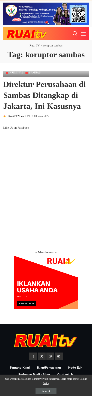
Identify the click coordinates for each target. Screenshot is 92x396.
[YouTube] (59, 356)
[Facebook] (33, 356)
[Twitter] (42, 356)
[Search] (74, 33)
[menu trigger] (83, 33)
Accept (46, 391)
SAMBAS (35, 72)
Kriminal (16, 72)
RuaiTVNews (16, 116)
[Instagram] (50, 356)
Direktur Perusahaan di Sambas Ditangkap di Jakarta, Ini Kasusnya (44, 95)
